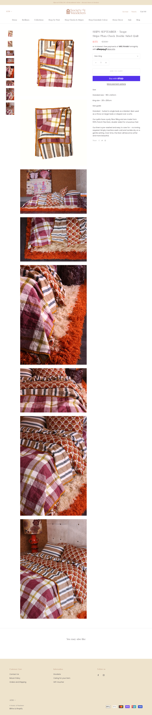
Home (14, 20)
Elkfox (12, 708)
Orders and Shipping (18, 682)
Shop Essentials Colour (98, 20)
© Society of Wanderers (17, 705)
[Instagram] (103, 675)
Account (125, 12)
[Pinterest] (105, 140)
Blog (138, 20)
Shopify (19, 708)
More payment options (116, 84)
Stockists (57, 674)
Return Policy (15, 678)
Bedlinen (25, 20)
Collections (38, 20)
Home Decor (118, 20)
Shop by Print (54, 20)
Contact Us (14, 674)
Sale (129, 20)
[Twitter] (102, 140)
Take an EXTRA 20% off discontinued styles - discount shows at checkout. (76, 2)
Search (133, 12)
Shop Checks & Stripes (74, 20)
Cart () (143, 11)
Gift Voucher (58, 682)
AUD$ (8, 11)
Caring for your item (61, 678)
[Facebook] (99, 140)
